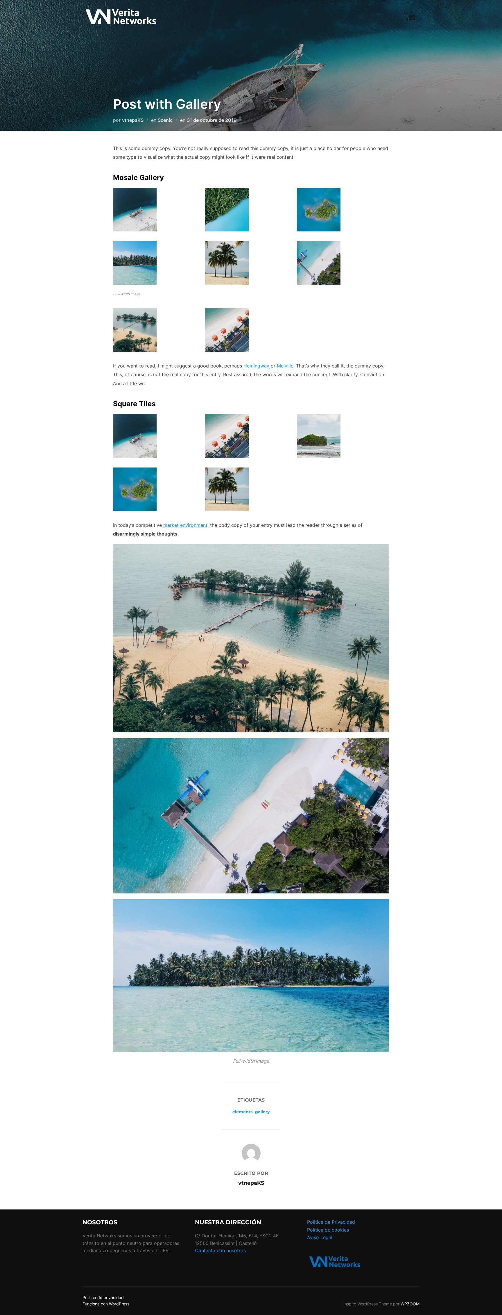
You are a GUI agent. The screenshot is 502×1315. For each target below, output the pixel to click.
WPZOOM (410, 1303)
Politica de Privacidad (331, 1222)
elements (242, 1111)
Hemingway (256, 366)
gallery (262, 1111)
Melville (285, 366)
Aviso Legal (319, 1237)
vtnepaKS (133, 120)
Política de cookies (328, 1230)
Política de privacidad (103, 1297)
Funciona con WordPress (106, 1303)
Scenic (165, 120)
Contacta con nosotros (220, 1250)
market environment (185, 525)
